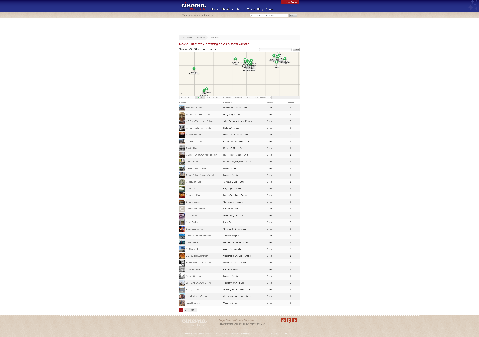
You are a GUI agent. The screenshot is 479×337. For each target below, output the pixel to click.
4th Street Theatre (194, 108)
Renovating (265, 97)
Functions (201, 37)
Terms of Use (289, 333)
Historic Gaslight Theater (197, 296)
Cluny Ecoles (192, 222)
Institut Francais (193, 303)
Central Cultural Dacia (196, 168)
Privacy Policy (278, 333)
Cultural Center (216, 37)
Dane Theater (192, 242)
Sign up (294, 2)
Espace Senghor (193, 276)
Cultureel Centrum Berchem (198, 236)
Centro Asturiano (193, 182)
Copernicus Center (194, 229)
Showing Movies (213, 97)
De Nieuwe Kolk (193, 249)
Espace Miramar (193, 269)
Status (270, 103)
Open (200, 97)
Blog (260, 9)
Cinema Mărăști (193, 202)
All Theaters (187, 97)
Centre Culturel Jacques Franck (200, 175)
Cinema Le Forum (194, 195)
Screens (290, 103)
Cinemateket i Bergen (195, 209)
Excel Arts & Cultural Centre (198, 283)
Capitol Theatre (193, 148)
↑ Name (182, 103)
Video (251, 9)
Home (215, 9)
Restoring (252, 97)
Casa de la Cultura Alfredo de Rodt (201, 155)
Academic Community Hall (198, 114)
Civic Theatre (192, 215)
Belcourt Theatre (193, 135)
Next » (192, 310)
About (270, 9)
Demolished (240, 97)
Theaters (227, 9)
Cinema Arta (191, 189)
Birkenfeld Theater (194, 141)
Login (285, 2)
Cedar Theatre (192, 162)
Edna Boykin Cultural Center (198, 263)
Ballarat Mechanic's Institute (198, 128)
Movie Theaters (186, 37)
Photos (239, 9)
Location (227, 103)
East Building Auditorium (197, 256)
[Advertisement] (239, 27)
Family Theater (192, 290)
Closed (228, 97)
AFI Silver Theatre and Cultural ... (201, 121)
